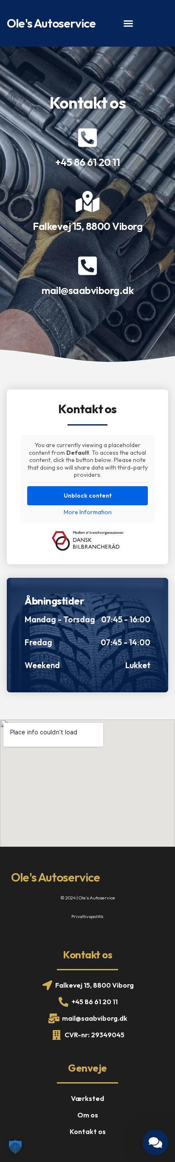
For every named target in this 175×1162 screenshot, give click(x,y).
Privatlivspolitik (87, 916)
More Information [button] (88, 512)
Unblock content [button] (88, 495)
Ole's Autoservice (51, 23)
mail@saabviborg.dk (87, 290)
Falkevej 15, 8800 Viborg (87, 226)
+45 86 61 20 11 (87, 162)
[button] (128, 23)
